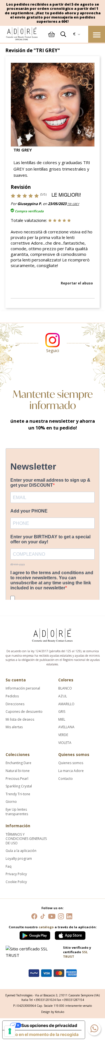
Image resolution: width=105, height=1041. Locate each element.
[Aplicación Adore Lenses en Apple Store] (70, 934)
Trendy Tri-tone (18, 794)
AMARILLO (66, 704)
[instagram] (61, 915)
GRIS (61, 711)
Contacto (65, 778)
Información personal (23, 688)
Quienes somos (70, 763)
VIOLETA (64, 743)
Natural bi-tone (18, 771)
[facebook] (34, 915)
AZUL (62, 696)
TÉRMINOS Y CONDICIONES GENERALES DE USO (26, 838)
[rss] (43, 915)
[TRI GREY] (53, 104)
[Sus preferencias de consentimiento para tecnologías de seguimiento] (9, 1031)
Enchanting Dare (18, 763)
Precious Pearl (17, 778)
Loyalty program (19, 858)
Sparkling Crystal (19, 786)
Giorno (11, 801)
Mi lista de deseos (20, 719)
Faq (8, 866)
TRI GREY (73, 204)
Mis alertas (14, 727)
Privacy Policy (16, 874)
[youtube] (51, 915)
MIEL (61, 719)
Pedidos (12, 696)
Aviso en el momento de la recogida (43, 1034)
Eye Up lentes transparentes (17, 811)
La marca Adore (71, 771)
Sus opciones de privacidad (49, 1025)
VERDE (63, 735)
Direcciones (15, 704)
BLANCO (65, 688)
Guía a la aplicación (21, 851)
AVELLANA (66, 727)
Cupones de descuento (24, 711)
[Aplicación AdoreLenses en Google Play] (35, 934)
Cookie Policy (16, 882)
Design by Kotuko (52, 1012)
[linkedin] (69, 915)
